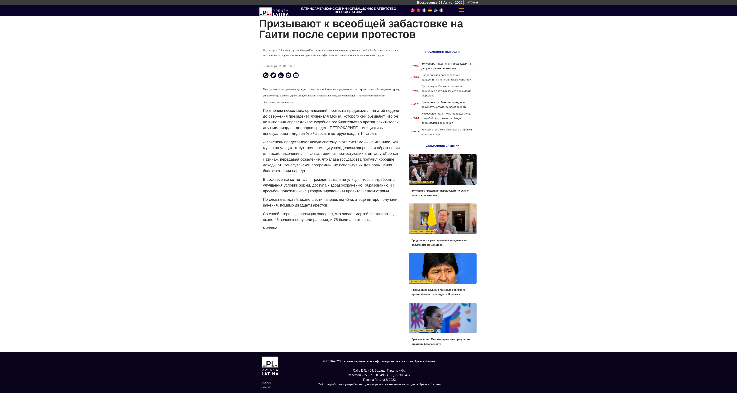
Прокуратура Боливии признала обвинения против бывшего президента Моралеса (446, 91)
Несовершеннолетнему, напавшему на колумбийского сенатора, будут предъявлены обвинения (446, 118)
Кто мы (473, 2)
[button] (266, 75)
